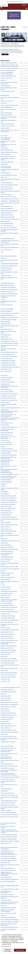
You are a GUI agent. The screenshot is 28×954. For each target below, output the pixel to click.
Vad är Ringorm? (5, 494)
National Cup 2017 (5, 711)
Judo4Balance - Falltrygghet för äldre (10, 201)
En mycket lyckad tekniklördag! (8, 650)
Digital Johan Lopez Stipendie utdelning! (8, 349)
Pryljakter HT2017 (5, 721)
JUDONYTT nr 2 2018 (5, 595)
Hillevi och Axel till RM (6, 698)
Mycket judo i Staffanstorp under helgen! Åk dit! (9, 924)
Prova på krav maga (6, 515)
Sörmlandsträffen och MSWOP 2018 (9, 630)
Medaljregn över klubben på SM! (9, 266)
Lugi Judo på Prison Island (7, 894)
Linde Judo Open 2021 (6, 371)
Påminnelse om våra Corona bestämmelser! (8, 437)
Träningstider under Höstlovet (8, 365)
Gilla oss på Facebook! (6, 194)
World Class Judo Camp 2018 (8, 677)
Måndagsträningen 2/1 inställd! (8, 908)
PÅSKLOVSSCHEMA (5, 322)
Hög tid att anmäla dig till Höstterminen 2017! (7, 751)
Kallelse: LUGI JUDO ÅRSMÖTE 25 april (9, 121)
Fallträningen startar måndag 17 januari (8, 332)
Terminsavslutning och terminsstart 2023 (9, 244)
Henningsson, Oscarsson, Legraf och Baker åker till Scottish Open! (10, 902)
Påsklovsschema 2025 (6, 115)
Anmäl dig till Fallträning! (7, 432)
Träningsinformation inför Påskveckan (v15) (7, 461)
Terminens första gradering (8, 577)
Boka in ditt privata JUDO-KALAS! (9, 256)
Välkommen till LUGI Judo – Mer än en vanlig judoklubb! (10, 130)
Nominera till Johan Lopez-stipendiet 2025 (10, 98)
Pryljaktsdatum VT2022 (6, 339)
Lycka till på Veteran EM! (7, 764)
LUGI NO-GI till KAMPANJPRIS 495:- (9, 63)
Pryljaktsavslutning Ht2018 (7, 557)
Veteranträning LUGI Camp (7, 605)
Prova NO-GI (4, 103)
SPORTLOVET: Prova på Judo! (8, 126)
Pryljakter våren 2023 (6, 270)
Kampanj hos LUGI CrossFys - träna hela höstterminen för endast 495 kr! (10, 65)
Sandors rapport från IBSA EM (8, 504)
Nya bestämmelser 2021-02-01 (8, 398)
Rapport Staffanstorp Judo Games (9, 702)
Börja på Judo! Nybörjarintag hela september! (9, 739)
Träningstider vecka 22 (6, 789)
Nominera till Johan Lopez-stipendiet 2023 (10, 203)
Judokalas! (3, 484)
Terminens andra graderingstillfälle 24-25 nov (9, 563)
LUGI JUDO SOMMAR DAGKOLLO (8, 76)
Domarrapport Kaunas (6, 603)
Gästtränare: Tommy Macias (8, 805)
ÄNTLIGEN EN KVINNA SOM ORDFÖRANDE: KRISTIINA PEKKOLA (9, 853)
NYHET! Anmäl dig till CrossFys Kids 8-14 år (9, 272)
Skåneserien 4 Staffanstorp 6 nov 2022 (9, 278)
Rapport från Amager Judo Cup (9, 730)
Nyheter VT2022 (5, 337)
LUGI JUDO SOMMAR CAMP (7, 162)
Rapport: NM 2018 (5, 597)
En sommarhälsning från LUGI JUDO (9, 105)
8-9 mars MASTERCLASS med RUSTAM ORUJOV (10, 180)
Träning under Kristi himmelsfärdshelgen (6, 166)
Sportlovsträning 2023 (6, 268)
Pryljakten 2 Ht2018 (5, 575)
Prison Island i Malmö (6, 900)
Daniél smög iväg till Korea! (7, 868)
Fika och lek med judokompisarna (9, 294)
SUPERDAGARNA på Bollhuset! (8, 360)
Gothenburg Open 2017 (6, 719)
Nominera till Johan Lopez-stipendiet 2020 (7, 429)
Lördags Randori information (8, 363)
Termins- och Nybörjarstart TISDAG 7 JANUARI (10, 488)
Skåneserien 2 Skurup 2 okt (7, 291)
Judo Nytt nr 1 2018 (5, 614)
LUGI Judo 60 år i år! (5, 527)
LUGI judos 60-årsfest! (6, 506)
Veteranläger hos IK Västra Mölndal (10, 732)
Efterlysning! (4, 694)
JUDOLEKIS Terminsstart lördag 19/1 (9, 549)
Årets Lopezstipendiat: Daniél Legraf (10, 919)
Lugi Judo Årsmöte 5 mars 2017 (8, 913)
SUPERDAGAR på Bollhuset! (7, 285)
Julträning (3, 915)
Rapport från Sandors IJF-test (8, 748)
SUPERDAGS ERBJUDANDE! (7, 315)
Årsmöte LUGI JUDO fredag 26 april (9, 185)
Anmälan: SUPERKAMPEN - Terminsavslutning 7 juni (7, 73)
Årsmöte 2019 (4, 543)
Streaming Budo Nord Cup (7, 609)
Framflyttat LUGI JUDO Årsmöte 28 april (9, 260)
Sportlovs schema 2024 (7, 187)
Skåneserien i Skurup (6, 324)
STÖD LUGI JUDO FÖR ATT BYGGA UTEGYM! (9, 405)
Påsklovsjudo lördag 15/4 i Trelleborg (10, 841)
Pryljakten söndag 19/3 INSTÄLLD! (9, 839)
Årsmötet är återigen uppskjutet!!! (9, 834)
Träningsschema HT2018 (7, 593)
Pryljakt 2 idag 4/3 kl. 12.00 (7, 648)
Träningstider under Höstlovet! (8, 287)
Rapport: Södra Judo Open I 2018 (9, 668)
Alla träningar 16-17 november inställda (8, 141)
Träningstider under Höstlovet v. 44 (9, 427)
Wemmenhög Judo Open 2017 (8, 726)
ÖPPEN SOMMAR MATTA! (7, 107)
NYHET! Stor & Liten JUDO (7, 305)
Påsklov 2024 (4, 177)
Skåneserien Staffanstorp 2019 (8, 496)
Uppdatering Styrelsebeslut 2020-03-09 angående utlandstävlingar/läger (9, 471)
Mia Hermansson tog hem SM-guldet (10, 777)
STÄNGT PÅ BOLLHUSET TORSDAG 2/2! (10, 879)
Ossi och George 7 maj (6, 249)
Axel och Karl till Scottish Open (8, 675)
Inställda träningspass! (6, 311)
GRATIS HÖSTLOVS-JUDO (7, 150)
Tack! (2, 786)
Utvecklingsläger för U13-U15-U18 (9, 341)
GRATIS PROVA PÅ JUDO (6, 189)
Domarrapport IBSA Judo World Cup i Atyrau (10, 582)
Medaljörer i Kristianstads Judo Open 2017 (10, 865)
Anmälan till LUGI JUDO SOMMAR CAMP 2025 (9, 117)
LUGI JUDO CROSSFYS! (6, 442)
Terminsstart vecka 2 (6, 335)
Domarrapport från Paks (7, 746)
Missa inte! (3, 571)
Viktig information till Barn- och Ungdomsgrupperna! (8, 415)
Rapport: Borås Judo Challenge (8, 658)
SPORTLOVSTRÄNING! (6, 480)
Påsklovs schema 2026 (6, 78)
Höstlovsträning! (5, 709)
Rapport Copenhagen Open (8, 634)
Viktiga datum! (4, 164)
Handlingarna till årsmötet (7, 689)
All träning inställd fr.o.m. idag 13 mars (8, 466)
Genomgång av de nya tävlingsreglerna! (6, 891)
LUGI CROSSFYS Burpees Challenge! (9, 343)
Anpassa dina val (6, 946)
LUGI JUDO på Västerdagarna (8, 500)
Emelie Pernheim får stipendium (9, 517)
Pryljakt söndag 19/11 (6, 696)
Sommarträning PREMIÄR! (7, 309)
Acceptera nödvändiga (7, 950)
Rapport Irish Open (5, 628)
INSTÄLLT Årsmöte (5, 464)
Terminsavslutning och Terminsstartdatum (6, 138)
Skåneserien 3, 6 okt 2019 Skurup (9, 498)
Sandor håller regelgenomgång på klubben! (10, 807)
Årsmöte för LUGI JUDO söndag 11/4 (9, 394)
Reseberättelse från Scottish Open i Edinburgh (10, 897)
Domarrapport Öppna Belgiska (8, 858)
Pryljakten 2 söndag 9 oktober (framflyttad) (8, 296)
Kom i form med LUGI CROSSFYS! (9, 227)
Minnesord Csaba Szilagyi (7, 547)
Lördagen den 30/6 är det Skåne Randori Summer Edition (9, 600)
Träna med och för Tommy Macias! (9, 814)
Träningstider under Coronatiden (9, 451)
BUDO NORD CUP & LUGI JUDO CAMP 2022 (10, 326)
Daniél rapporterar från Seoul (8, 856)
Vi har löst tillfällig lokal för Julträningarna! (7, 554)
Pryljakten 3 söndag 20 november (9, 289)
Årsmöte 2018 (4, 670)
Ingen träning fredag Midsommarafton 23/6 (6, 757)
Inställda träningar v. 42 (6, 435)
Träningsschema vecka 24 (7, 768)
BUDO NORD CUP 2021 (6, 369)
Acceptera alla (20, 950)
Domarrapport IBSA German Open (9, 661)
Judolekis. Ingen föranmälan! (8, 742)
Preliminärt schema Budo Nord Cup (9, 611)
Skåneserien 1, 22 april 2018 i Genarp (10, 620)
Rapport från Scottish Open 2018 (9, 672)
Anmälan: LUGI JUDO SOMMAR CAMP (10, 247)
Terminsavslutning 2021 (6, 358)
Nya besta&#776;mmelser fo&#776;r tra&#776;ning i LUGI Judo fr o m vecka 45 (10, 419)
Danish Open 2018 (5, 654)
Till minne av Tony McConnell (8, 508)
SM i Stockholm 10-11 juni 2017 (8, 779)
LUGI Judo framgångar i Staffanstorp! (10, 921)
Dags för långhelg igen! (6, 113)
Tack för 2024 (4, 135)
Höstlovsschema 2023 (6, 213)
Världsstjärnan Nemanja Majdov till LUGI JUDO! (9, 230)
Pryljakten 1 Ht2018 (5, 579)
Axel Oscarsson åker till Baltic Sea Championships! (9, 848)
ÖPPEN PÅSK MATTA (5, 173)
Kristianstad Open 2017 (6, 877)
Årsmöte (3, 446)
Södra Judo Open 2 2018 (7, 622)
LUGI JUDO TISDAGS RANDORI (8, 881)
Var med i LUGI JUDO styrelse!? (8, 870)
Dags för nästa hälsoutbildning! (8, 812)
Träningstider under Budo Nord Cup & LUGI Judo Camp (10, 241)
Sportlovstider (4, 656)
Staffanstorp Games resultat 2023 (9, 210)
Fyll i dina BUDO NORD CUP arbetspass (10, 367)
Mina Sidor (3, 80)
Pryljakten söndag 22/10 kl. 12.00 (8, 715)
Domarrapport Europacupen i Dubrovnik (8, 823)
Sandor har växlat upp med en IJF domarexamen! (9, 754)
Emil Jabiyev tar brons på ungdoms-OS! (10, 233)
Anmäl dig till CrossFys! (6, 389)
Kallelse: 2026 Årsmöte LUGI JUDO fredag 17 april (9, 83)
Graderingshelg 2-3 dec (7, 206)
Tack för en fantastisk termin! (8, 70)
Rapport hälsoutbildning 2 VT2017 (9, 837)
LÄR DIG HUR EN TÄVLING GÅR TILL (8, 531)
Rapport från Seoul (5, 728)
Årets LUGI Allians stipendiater (8, 917)
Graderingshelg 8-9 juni (7, 513)
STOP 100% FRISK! (5, 425)
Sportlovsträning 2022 (6, 329)
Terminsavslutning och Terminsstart (10, 199)
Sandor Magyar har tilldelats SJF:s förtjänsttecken (9, 770)
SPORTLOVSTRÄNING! (6, 482)
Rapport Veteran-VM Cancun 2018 (9, 566)
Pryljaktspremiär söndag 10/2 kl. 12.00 (10, 541)
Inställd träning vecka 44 (7, 423)
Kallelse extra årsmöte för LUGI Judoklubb (8, 145)
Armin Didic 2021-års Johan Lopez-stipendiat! (9, 346)
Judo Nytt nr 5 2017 (5, 679)
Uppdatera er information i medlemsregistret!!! (7, 910)
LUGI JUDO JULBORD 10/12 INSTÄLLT (9, 356)
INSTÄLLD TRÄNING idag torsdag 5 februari (9, 88)
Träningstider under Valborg (8, 616)
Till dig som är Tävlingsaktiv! (8, 382)
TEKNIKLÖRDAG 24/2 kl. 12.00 (7, 652)
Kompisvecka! (4, 734)
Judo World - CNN (5, 681)
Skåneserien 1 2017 (5, 862)
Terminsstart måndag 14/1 (7, 551)
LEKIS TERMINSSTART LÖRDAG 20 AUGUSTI (8, 302)
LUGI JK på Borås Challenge (7, 663)
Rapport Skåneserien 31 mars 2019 (9, 524)
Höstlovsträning (4, 148)
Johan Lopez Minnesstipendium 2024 (9, 110)
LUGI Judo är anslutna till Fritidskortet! (10, 68)
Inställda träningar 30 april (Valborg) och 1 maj (10, 170)
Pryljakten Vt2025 (5, 128)
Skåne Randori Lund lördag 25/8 (9, 591)
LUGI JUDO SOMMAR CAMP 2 (8, 238)
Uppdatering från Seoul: (7, 632)
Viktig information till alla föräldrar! (9, 152)
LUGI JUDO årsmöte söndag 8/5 (8, 319)
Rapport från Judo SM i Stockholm (9, 766)
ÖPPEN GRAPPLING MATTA (7, 223)
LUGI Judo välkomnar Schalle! (8, 803)
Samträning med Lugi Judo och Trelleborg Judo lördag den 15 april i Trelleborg (10, 831)
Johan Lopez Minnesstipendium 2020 (10, 408)
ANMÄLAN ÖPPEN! (5, 95)
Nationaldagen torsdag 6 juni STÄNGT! (8, 159)
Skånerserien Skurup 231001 (7, 217)
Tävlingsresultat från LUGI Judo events (8, 781)
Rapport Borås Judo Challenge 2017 (10, 704)
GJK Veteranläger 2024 (6, 182)
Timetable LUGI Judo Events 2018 (9, 607)
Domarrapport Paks (6, 589)
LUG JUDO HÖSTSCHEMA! (7, 377)
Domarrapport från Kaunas (7, 793)
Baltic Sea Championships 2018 (8, 646)
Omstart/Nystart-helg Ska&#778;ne (10, 263)
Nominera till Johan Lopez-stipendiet (10, 569)
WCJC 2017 (3, 905)
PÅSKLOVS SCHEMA (5, 522)
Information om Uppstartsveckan (9, 400)
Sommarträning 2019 (6, 510)
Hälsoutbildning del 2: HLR (7, 851)
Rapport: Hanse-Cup (6, 529)
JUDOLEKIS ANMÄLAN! (6, 453)
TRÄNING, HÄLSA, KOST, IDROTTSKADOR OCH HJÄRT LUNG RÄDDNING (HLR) (9, 874)
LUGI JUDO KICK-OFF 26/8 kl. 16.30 (9, 502)
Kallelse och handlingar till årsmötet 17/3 (10, 536)
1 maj (2, 252)
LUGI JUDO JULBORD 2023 (7, 208)
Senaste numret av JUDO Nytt (8, 706)
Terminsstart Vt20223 (6, 275)
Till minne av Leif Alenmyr (7, 448)
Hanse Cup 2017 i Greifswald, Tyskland (8, 827)
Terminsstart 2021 (5, 402)
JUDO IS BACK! (4, 375)
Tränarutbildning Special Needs (9, 692)
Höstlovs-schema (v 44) (7, 101)
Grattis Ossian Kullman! (6, 444)
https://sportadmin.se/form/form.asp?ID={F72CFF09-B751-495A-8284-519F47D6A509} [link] (12, 51)
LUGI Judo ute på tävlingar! (7, 638)
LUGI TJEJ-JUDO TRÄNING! (8, 28)
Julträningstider (4, 491)
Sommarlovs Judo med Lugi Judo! (9, 795)
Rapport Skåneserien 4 (6, 559)
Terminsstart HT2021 (6, 380)
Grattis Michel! (4, 791)
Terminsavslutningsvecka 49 (8, 354)
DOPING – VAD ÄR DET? (6, 810)
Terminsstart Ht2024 (6, 154)
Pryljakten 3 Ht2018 (5, 561)
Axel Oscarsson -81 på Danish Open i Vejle (10, 665)
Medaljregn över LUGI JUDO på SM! (9, 317)
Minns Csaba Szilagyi (6, 545)
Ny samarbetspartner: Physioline (9, 175)
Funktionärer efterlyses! (6, 533)
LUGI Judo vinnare (5, 440)
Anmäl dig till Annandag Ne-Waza (9, 352)
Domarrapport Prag (6, 587)
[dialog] (14, 943)
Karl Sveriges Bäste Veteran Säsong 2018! (10, 519)
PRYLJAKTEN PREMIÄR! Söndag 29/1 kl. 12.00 (10, 886)
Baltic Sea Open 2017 (6, 843)
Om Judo (3, 299)
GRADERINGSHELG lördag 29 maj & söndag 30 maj (9, 386)
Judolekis (3, 486)
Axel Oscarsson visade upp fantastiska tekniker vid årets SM (9, 774)
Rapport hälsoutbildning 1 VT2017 (9, 860)
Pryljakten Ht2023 (5, 221)
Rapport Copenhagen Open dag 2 (9, 817)
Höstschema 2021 (5, 384)
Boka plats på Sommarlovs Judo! (9, 784)
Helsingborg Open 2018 (6, 636)
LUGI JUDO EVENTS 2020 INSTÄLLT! (9, 455)
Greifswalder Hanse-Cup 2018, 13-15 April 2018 (10, 625)
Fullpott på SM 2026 (5, 86)
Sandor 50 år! (4, 538)
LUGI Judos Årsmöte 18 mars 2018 (9, 640)
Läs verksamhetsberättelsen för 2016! (10, 687)
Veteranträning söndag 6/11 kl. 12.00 (9, 927)
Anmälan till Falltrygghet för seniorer (10, 474)
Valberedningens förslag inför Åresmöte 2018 (8, 643)
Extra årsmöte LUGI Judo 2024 (8, 156)
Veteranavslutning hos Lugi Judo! (9, 800)
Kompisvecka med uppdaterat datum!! (8, 930)
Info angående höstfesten (7, 717)
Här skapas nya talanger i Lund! (8, 736)
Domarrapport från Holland (7, 618)
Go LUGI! (3, 585)
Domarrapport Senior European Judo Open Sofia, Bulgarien (9, 477)
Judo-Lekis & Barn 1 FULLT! (7, 225)
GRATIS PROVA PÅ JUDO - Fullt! (8, 196)
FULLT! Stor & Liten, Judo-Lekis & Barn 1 (10, 219)
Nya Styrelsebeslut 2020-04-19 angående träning (8, 457)
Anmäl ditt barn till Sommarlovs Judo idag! (10, 761)
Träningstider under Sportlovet (8, 396)
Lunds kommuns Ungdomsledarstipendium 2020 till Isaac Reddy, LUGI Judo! (9, 411)
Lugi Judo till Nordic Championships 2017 (9, 798)
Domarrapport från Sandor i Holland (10, 889)
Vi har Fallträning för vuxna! (7, 283)
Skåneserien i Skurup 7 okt (7, 573)
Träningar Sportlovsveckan (7, 91)
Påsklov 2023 (4, 258)
